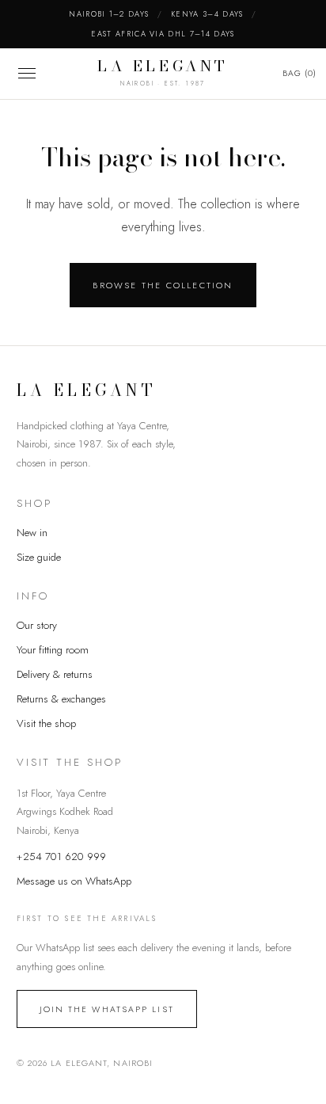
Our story (37, 625)
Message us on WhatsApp (74, 881)
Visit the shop (46, 723)
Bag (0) (299, 73)
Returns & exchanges (61, 698)
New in (32, 532)
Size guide (39, 557)
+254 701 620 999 (61, 856)
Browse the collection (163, 285)
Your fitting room (53, 649)
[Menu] (26, 73)
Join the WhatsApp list (107, 1009)
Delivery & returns (55, 674)
